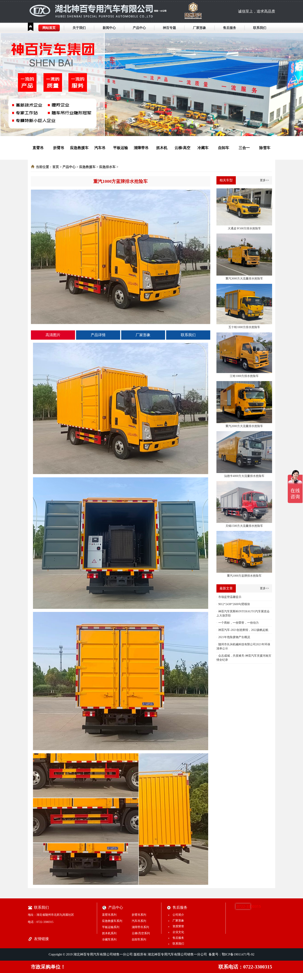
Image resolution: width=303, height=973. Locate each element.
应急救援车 (79, 148)
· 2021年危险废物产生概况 (233, 637)
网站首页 (49, 27)
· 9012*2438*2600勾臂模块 (233, 604)
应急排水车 (107, 167)
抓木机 (161, 148)
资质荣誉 (178, 926)
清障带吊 (141, 148)
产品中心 (139, 27)
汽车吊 (100, 148)
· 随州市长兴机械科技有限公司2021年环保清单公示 (243, 646)
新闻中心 (109, 27)
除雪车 (264, 148)
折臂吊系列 (139, 914)
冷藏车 (203, 148)
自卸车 (223, 148)
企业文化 (178, 932)
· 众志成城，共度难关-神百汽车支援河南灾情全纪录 (243, 657)
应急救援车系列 (112, 921)
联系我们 (259, 27)
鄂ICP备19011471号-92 (238, 954)
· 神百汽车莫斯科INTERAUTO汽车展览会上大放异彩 (243, 613)
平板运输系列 (110, 927)
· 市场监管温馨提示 (228, 597)
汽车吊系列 (139, 921)
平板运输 (120, 148)
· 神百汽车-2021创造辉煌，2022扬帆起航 (242, 629)
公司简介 (178, 914)
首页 (55, 167)
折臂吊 (58, 148)
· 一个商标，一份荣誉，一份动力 (237, 622)
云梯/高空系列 (141, 933)
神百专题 (169, 27)
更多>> (264, 180)
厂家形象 (199, 27)
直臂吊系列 (109, 914)
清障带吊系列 (140, 927)
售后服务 (229, 27)
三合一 (244, 148)
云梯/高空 (182, 148)
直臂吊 (38, 148)
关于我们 (79, 27)
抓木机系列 (109, 933)
